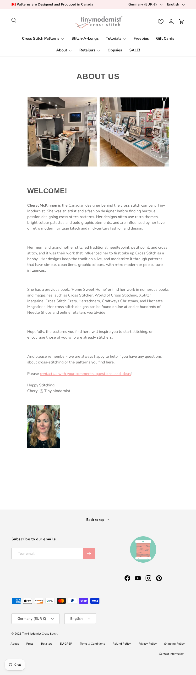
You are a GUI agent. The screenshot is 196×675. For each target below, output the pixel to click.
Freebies (141, 38)
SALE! (134, 50)
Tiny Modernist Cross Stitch (39, 634)
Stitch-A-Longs (85, 38)
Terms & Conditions (92, 644)
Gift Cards (165, 38)
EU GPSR (66, 644)
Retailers (46, 644)
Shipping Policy (174, 644)
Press (29, 644)
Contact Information (172, 654)
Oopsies (115, 50)
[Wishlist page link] (160, 22)
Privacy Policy (147, 644)
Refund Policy (122, 644)
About (15, 644)
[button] (181, 21)
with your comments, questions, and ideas (85, 373)
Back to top (95, 519)
